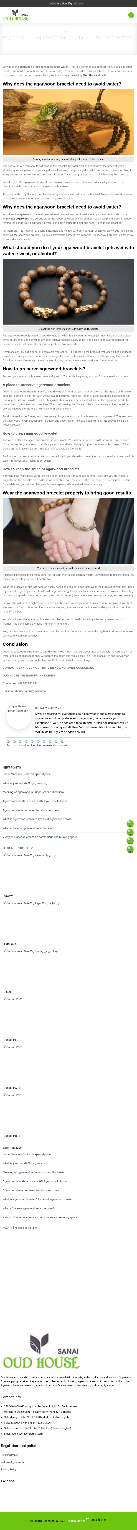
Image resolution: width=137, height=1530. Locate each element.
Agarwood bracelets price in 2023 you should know (35, 801)
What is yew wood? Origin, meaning (25, 783)
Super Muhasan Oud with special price (27, 774)
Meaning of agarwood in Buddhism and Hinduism (33, 792)
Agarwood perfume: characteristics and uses (31, 810)
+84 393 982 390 (30, 1417)
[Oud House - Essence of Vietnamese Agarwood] (17, 15)
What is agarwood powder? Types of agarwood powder (37, 819)
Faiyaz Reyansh (52, 708)
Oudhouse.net (76, 1521)
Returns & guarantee (13, 1462)
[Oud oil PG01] (68, 1064)
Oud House (90, 75)
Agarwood (22, 218)
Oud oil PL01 (12, 1040)
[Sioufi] (68, 968)
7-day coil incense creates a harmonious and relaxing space (40, 837)
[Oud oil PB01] (68, 1112)
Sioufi (7, 992)
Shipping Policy (9, 1455)
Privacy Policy (8, 1469)
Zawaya (8, 896)
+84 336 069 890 (32, 1428)
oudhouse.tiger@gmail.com (27, 1433)
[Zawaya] (68, 872)
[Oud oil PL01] (68, 1016)
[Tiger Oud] (68, 920)
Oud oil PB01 (12, 1136)
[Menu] (131, 15)
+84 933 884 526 (32, 1422)
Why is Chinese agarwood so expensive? (28, 828)
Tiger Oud (10, 944)
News (66, 31)
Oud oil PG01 (12, 1088)
